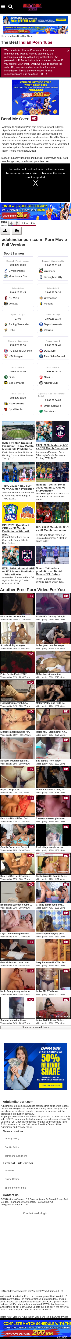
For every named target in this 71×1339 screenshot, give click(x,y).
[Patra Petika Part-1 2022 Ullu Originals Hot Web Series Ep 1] (17, 661)
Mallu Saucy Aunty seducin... (15, 991)
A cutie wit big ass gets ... (13, 645)
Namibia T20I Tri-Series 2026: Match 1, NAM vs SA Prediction (51, 487)
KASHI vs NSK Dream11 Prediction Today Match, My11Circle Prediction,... (18, 445)
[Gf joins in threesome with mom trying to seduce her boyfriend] (53, 892)
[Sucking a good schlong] (17, 1007)
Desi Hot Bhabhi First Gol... (14, 818)
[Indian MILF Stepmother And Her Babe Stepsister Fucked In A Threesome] (53, 719)
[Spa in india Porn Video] (53, 748)
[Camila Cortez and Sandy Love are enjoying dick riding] (17, 834)
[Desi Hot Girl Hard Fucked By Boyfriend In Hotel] (17, 863)
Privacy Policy (12, 1138)
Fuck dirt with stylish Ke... (14, 703)
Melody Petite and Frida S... (50, 703)
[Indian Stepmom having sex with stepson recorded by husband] (53, 777)
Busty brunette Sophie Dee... (51, 876)
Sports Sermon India (15, 1187)
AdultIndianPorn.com (25, 127)
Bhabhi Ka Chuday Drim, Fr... (51, 616)
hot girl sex (13, 161)
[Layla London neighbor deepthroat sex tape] (17, 921)
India (12, 36)
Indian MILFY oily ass (47, 991)
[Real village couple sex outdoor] (53, 834)
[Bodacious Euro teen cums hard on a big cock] (17, 892)
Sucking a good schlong (13, 1020)
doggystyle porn (53, 157)
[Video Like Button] (11, 223)
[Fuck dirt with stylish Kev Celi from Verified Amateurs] (17, 690)
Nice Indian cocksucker (13, 616)
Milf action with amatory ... (50, 674)
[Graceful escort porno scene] (17, 950)
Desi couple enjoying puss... (51, 933)
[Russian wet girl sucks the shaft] (17, 748)
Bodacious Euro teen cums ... (16, 904)
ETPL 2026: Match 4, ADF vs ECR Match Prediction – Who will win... (18, 571)
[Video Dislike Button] (17, 223)
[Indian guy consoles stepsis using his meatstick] (53, 633)
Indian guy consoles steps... (51, 645)
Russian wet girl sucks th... (14, 760)
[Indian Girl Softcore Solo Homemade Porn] (53, 1007)
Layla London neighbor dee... (15, 933)
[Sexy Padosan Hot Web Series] (53, 950)
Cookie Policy (12, 1147)
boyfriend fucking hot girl (29, 157)
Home (4, 36)
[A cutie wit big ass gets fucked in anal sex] (17, 633)
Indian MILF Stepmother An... (51, 732)
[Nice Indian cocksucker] (17, 604)
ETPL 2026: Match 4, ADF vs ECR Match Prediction (52, 447)
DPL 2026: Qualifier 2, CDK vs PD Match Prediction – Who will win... (16, 530)
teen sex (45, 161)
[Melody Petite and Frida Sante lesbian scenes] (53, 690)
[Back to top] (67, 1334)
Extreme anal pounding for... (15, 732)
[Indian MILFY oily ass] (53, 979)
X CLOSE (62, 1337)
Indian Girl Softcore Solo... (50, 1020)
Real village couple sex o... (50, 847)
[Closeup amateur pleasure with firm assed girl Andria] (53, 805)
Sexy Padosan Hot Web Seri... (52, 962)
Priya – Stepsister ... (11, 789)
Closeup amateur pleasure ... (51, 818)
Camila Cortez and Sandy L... (15, 847)
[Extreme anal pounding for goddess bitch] (17, 719)
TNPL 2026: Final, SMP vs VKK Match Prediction (18, 487)
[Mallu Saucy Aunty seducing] (17, 979)
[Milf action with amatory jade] (53, 661)
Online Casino (12, 1179)
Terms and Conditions (16, 1156)
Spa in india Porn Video (48, 760)
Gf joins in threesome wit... (50, 904)
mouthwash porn (30, 161)
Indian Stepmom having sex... (51, 789)
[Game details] (18, 269)
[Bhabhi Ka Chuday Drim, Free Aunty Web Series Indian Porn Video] (53, 604)
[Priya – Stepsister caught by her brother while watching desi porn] (17, 777)
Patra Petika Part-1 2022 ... (14, 674)
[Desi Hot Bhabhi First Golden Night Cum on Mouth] (17, 805)
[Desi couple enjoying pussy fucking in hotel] (53, 921)
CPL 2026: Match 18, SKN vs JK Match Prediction (52, 528)
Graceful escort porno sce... (15, 962)
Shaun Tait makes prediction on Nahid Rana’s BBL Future (49, 571)
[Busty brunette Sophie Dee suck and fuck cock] (53, 863)
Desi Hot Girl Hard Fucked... (15, 876)
